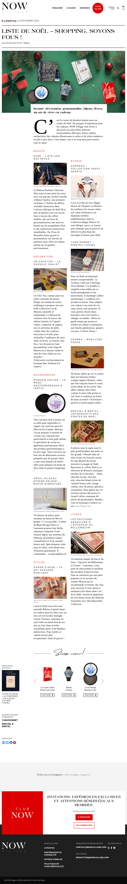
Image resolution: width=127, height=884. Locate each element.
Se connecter (84, 825)
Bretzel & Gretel (8, 725)
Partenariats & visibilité (53, 853)
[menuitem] (57, 8)
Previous (35, 681)
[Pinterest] (14, 742)
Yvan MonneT (10, 720)
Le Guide (71, 8)
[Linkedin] (10, 742)
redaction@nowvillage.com (92, 857)
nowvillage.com (83, 506)
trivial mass (40, 880)
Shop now (46, 695)
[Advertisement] (69, 727)
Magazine (57, 8)
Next (102, 681)
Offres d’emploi (53, 859)
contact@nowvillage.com (91, 847)
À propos (49, 848)
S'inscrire (84, 817)
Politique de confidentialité (54, 865)
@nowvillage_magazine (77, 774)
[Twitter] (7, 742)
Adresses (85, 8)
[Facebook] (3, 742)
